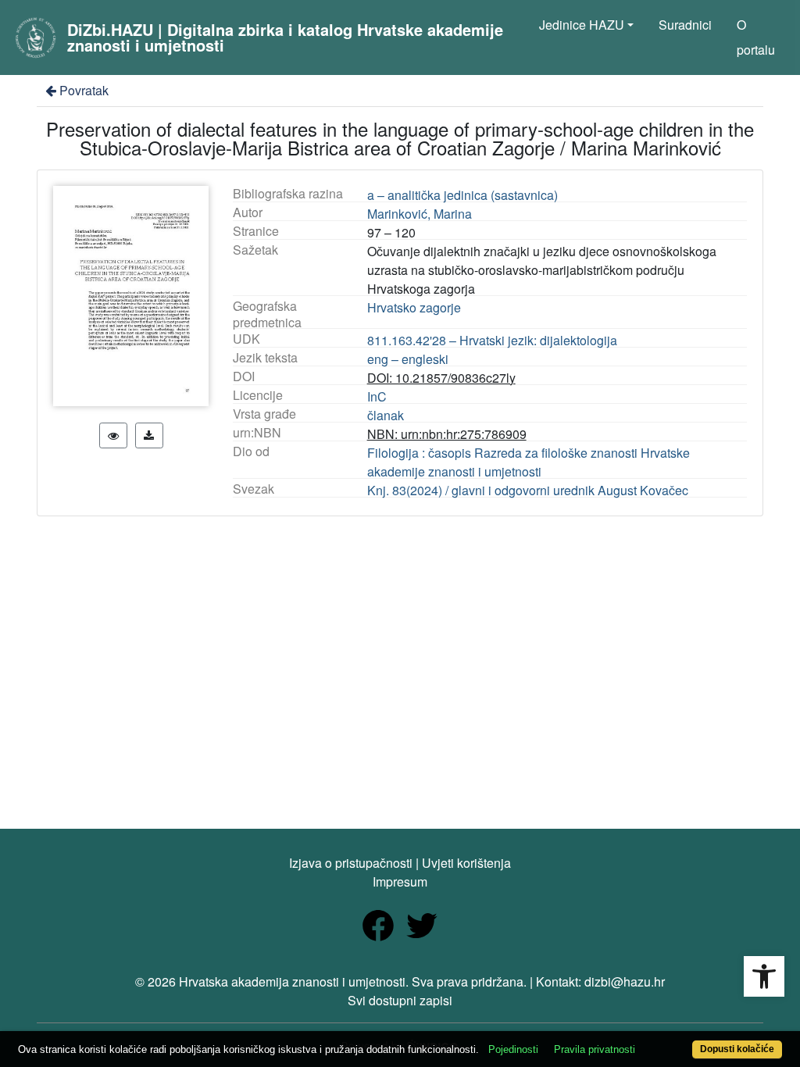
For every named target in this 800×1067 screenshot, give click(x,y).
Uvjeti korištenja (466, 863)
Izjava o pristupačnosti (350, 863)
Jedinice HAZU (581, 25)
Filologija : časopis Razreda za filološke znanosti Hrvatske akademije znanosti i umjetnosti (528, 462)
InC (377, 396)
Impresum (400, 881)
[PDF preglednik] (113, 435)
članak (385, 415)
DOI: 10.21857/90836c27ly (441, 378)
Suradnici (685, 25)
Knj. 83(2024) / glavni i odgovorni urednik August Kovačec (527, 490)
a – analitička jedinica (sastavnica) (462, 195)
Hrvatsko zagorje (414, 307)
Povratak (84, 90)
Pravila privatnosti (594, 1049)
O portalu (756, 37)
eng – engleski (407, 359)
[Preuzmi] (149, 435)
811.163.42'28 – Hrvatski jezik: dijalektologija (492, 340)
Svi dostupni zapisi (400, 1000)
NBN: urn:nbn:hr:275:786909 (447, 434)
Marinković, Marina (419, 214)
